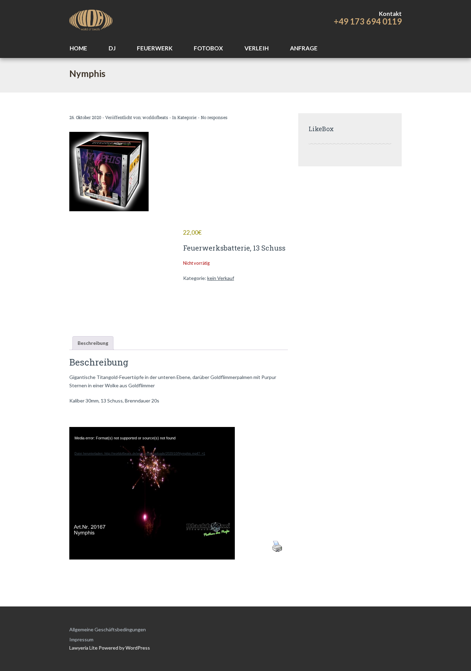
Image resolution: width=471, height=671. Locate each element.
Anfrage (304, 48)
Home (78, 48)
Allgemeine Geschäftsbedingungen (107, 629)
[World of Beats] (90, 19)
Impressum (81, 639)
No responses (214, 117)
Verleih (256, 48)
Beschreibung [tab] (93, 343)
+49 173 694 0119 (368, 21)
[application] (152, 482)
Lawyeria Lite (84, 648)
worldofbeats (155, 117)
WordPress (137, 648)
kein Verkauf (220, 278)
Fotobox (208, 48)
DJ (112, 48)
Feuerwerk (154, 48)
